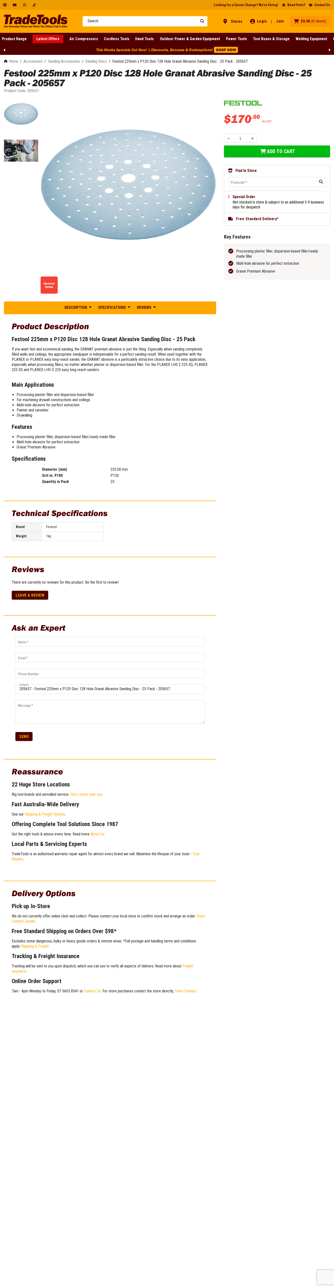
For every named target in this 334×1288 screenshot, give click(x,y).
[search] (321, 182)
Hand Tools (144, 38)
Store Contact (185, 991)
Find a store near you (86, 794)
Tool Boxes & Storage (271, 38)
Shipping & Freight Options (45, 814)
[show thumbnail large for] (128, 185)
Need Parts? (296, 5)
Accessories (33, 61)
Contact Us (322, 5)
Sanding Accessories (64, 61)
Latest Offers (47, 38)
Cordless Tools (116, 38)
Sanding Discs (96, 61)
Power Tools (236, 38)
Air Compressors (83, 38)
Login (262, 21)
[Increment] (252, 138)
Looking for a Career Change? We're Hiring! (246, 5)
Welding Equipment (311, 38)
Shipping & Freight (35, 946)
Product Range (14, 38)
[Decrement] (228, 138)
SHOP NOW (127, 49)
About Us (97, 834)
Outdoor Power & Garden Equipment (190, 38)
